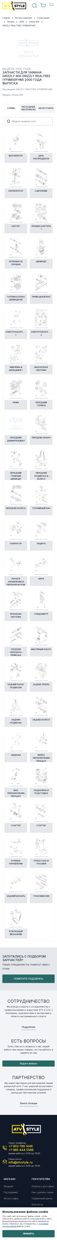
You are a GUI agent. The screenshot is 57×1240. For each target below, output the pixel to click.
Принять (28, 1233)
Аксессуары (11, 1198)
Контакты (37, 1204)
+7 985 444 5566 (21, 1150)
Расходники (11, 1192)
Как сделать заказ (42, 1192)
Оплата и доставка (43, 1186)
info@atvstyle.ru (20, 1162)
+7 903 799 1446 (20, 1146)
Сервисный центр (42, 1198)
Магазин (9, 1179)
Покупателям (41, 1179)
